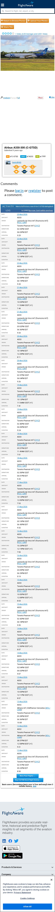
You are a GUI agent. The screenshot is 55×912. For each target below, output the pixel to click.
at (41, 157)
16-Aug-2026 (22, 531)
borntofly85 (16, 162)
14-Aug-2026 (22, 629)
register (34, 190)
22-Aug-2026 (22, 239)
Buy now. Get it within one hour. (41, 210)
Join (34, 786)
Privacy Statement (22, 892)
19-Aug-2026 (22, 385)
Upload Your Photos (39, 21)
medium (6, 98)
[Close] (51, 880)
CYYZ (37, 226)
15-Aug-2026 (22, 580)
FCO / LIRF (22, 223)
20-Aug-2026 (22, 336)
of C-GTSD (12, 157)
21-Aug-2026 (22, 287)
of (27, 157)
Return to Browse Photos (14, 21)
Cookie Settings (27, 898)
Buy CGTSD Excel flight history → (28, 780)
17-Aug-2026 (22, 482)
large (14, 98)
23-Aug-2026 (22, 214)
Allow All (27, 906)
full (18, 98)
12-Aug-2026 (22, 726)
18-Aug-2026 (22, 434)
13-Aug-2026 (22, 677)
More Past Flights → (27, 776)
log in (19, 190)
